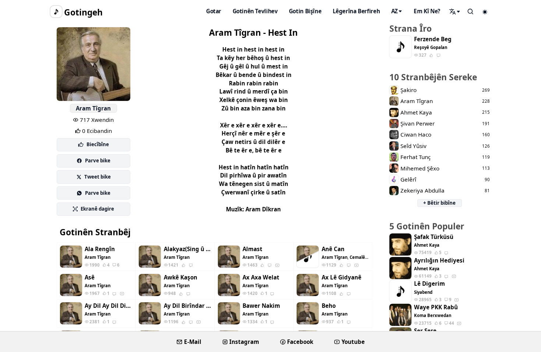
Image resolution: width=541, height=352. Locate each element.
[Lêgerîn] (455, 11)
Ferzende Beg (433, 39)
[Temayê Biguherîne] (485, 12)
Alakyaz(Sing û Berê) (188, 249)
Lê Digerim (429, 283)
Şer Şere (425, 330)
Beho (329, 305)
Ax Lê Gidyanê (341, 277)
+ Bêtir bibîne (439, 203)
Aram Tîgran (93, 108)
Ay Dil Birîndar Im (188, 305)
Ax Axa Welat (261, 277)
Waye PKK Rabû (436, 307)
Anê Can (333, 249)
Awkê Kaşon (180, 277)
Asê (90, 277)
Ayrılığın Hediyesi (439, 260)
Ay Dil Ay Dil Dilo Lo (108, 305)
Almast (252, 249)
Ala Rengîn (100, 249)
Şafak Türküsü (433, 236)
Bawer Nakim (261, 305)
